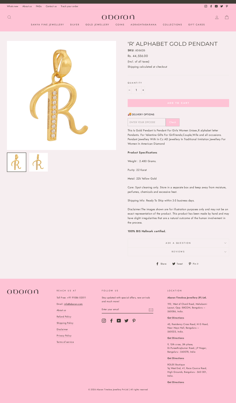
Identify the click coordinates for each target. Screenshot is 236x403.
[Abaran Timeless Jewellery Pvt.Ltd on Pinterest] (134, 321)
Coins (120, 24)
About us (27, 6)
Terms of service (65, 342)
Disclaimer (62, 329)
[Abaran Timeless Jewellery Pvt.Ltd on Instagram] (104, 321)
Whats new (12, 6)
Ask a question (178, 243)
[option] (61, 95)
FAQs (39, 6)
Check (172, 122)
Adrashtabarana (144, 24)
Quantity (135, 82)
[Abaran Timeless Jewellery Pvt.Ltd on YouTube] (119, 321)
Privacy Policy (64, 335)
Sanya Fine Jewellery (47, 24)
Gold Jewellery (97, 24)
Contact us (51, 6)
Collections (172, 24)
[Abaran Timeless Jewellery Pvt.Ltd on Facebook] (111, 321)
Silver (74, 24)
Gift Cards (196, 24)
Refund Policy (64, 316)
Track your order (69, 6)
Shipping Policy (65, 323)
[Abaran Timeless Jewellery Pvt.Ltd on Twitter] (126, 321)
